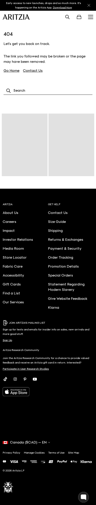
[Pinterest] (25, 379)
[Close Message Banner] (89, 5)
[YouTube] (35, 379)
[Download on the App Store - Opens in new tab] (48, 391)
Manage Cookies (34, 452)
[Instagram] (15, 379)
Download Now (62, 7)
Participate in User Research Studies (26, 369)
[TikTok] (5, 379)
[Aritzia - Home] (16, 17)
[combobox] (48, 91)
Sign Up (7, 340)
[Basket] (79, 17)
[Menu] (91, 17)
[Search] (67, 17)
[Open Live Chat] (83, 497)
